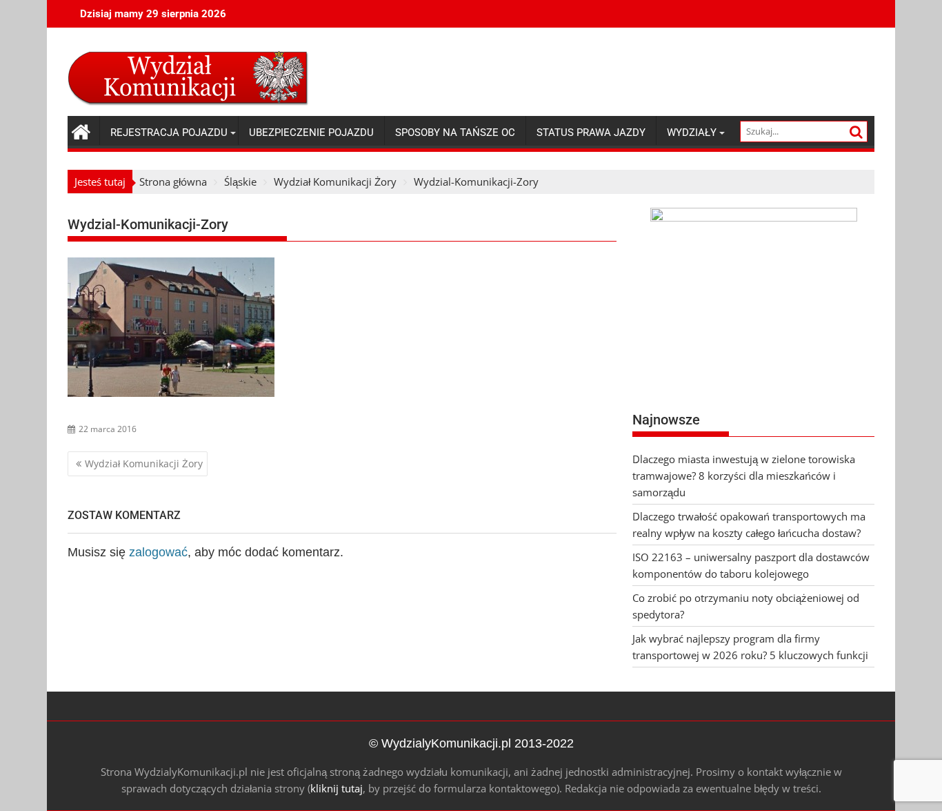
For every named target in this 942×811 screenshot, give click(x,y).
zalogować (158, 552)
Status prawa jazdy (591, 132)
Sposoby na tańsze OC (455, 132)
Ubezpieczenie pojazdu (311, 132)
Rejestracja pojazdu (169, 132)
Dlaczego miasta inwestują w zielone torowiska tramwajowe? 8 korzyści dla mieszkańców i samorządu (743, 475)
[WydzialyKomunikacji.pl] (81, 130)
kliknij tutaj (336, 788)
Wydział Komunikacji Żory (144, 463)
